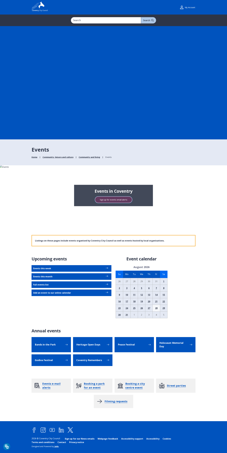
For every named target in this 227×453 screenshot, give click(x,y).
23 (119, 308)
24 (127, 308)
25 (134, 308)
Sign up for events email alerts (113, 199)
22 (163, 301)
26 (141, 308)
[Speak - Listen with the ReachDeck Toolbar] (6, 446)
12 (141, 294)
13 (149, 294)
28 (156, 308)
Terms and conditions (43, 442)
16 (119, 301)
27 (149, 308)
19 (141, 301)
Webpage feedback (108, 438)
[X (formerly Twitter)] (70, 430)
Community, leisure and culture (58, 157)
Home (34, 157)
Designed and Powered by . (45, 446)
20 (149, 301)
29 (163, 308)
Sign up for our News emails (79, 438)
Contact (62, 442)
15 (163, 294)
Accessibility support (132, 438)
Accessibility (152, 438)
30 (119, 314)
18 (134, 301)
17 (127, 301)
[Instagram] (43, 430)
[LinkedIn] (61, 430)
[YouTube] (52, 430)
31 (127, 314)
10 (127, 294)
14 (156, 294)
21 (156, 301)
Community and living (89, 157)
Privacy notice (76, 442)
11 (134, 294)
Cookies (167, 438)
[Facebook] (34, 430)
